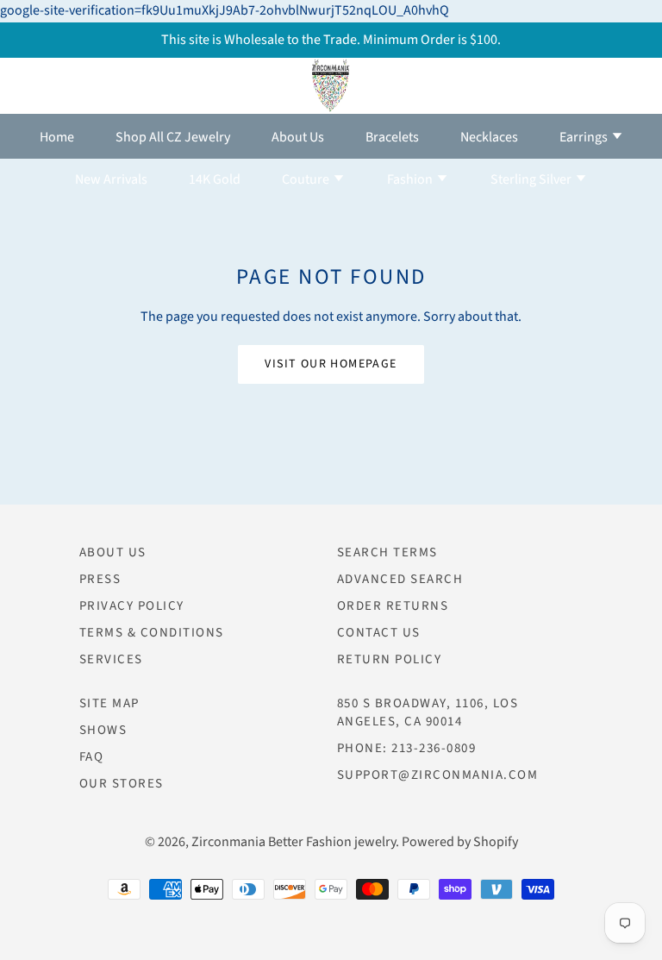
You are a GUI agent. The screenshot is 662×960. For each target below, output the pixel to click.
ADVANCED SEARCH (400, 579)
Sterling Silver (532, 179)
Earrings (584, 137)
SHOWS (103, 730)
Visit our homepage (331, 364)
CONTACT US (379, 633)
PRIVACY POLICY (131, 606)
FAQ (91, 757)
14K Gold (214, 179)
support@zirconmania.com (438, 775)
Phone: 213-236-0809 (407, 748)
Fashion (411, 179)
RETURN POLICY (389, 659)
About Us (298, 137)
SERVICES (111, 659)
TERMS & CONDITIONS (151, 633)
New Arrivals (111, 179)
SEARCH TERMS (387, 552)
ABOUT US (113, 552)
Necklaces (489, 137)
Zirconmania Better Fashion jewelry (293, 841)
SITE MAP (109, 703)
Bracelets (392, 137)
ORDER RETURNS (393, 606)
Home (57, 137)
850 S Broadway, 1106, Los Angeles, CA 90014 (428, 712)
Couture (307, 179)
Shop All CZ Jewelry (173, 137)
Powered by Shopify (460, 841)
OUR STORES (121, 784)
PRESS (100, 579)
